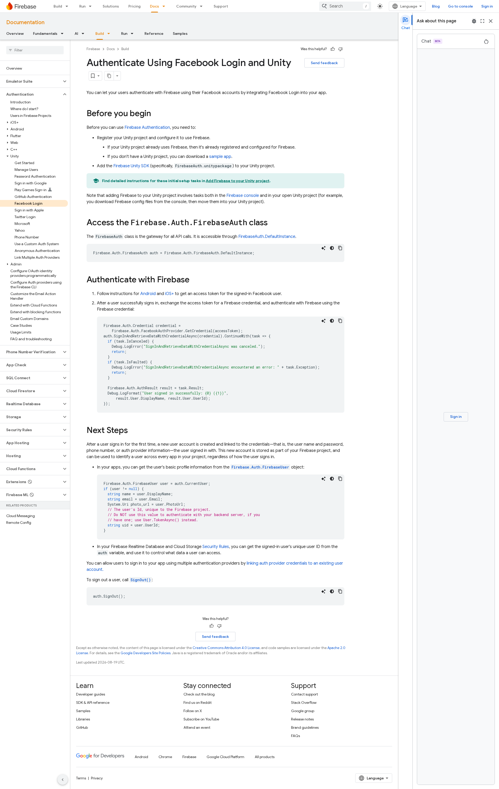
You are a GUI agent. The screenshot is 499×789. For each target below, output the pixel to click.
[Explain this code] (323, 248)
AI (76, 33)
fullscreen (482, 21)
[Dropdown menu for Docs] (165, 6)
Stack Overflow (304, 702)
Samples (180, 33)
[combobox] (345, 6)
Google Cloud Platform (225, 756)
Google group (302, 710)
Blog (436, 6)
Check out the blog (199, 694)
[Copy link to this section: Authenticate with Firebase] (194, 280)
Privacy (97, 778)
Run (82, 6)
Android (148, 293)
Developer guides (90, 694)
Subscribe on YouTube (201, 719)
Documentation (25, 22)
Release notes (302, 719)
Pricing (134, 6)
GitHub (82, 727)
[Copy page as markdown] (109, 75)
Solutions (111, 6)
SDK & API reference (92, 702)
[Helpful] (333, 49)
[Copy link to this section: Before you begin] (156, 114)
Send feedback (324, 63)
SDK (131, 166)
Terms (81, 778)
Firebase (93, 49)
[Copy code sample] (340, 248)
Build (58, 6)
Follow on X (192, 710)
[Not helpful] (340, 49)
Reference (154, 33)
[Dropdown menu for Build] (68, 6)
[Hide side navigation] (62, 779)
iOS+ (169, 293)
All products (264, 756)
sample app (220, 156)
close (491, 21)
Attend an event (196, 727)
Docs (154, 6)
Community (186, 6)
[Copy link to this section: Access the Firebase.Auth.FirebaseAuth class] (273, 223)
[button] (31, 81)
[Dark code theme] (332, 248)
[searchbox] (35, 50)
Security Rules (215, 546)
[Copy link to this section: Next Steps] (133, 431)
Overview (15, 33)
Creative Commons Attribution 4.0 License (226, 648)
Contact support (304, 694)
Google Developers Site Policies (145, 653)
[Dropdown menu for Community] (202, 6)
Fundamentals (45, 33)
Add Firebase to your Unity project (238, 180)
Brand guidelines (305, 727)
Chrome (165, 756)
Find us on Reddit (197, 702)
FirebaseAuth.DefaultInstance (266, 236)
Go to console (460, 6)
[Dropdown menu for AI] (84, 33)
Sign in (487, 6)
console (242, 195)
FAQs (295, 735)
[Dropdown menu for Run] (92, 6)
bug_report (474, 21)
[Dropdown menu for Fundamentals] (63, 33)
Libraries (83, 719)
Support (221, 6)
